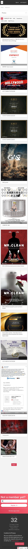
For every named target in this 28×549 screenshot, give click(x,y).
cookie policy (15, 540)
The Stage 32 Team (14, 524)
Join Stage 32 (23, 2)
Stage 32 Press (14, 528)
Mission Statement (14, 526)
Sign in (17, 2)
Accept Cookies (19, 544)
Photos (4, 13)
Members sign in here (14, 510)
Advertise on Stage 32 (14, 529)
